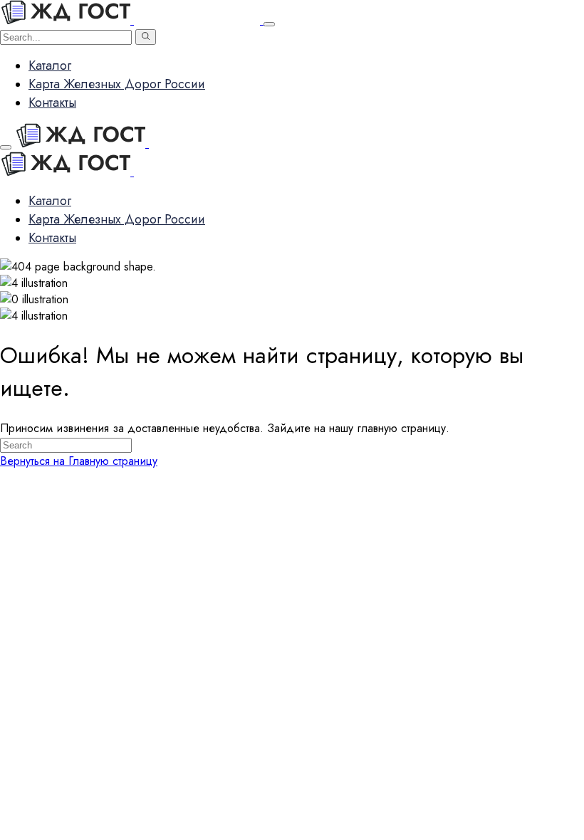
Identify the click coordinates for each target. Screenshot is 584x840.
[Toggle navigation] (269, 24)
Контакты (52, 102)
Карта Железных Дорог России (116, 84)
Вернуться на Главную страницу (78, 461)
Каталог (49, 65)
